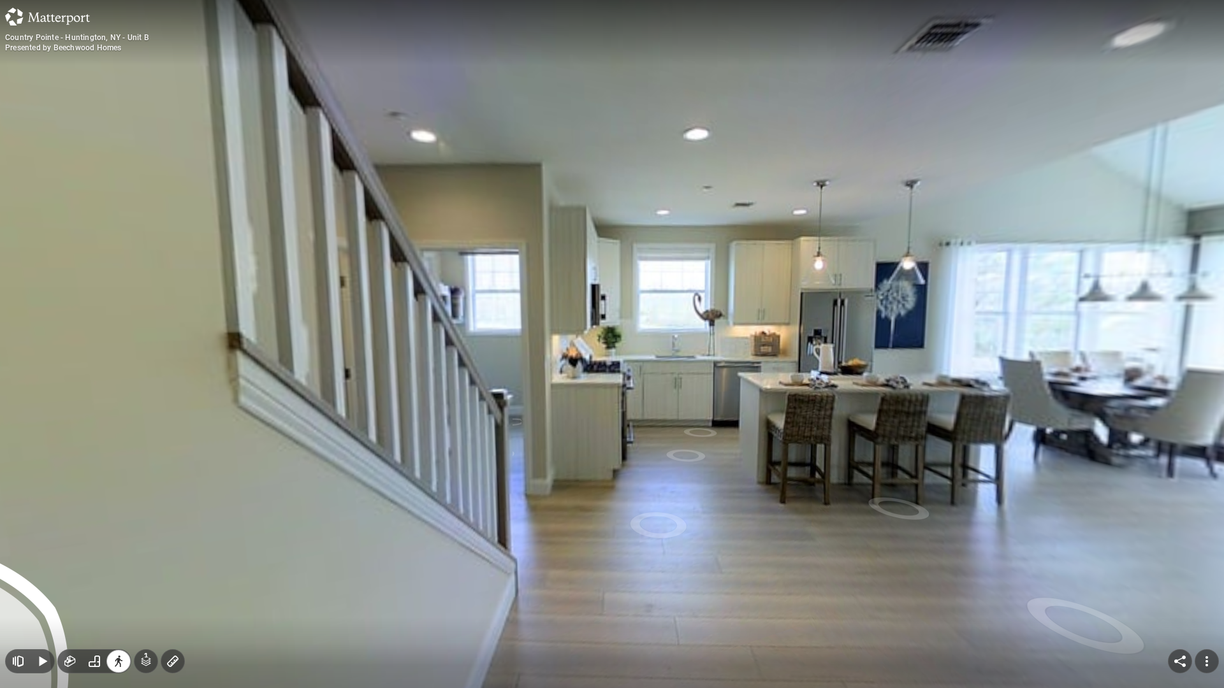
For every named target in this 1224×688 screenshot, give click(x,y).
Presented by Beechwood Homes (63, 47)
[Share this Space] (1180, 661)
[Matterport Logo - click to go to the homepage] (47, 16)
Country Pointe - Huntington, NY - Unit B (77, 37)
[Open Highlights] (17, 661)
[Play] (42, 661)
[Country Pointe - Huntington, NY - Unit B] (612, 344)
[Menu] (1207, 661)
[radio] (70, 661)
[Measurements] (173, 661)
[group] (94, 661)
